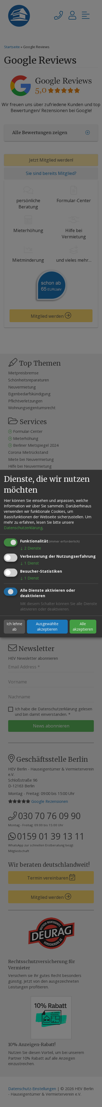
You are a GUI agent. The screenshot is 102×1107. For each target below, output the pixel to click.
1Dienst (29, 563)
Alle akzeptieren (83, 626)
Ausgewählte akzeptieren (47, 626)
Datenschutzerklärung (23, 527)
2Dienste (30, 548)
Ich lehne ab (14, 626)
